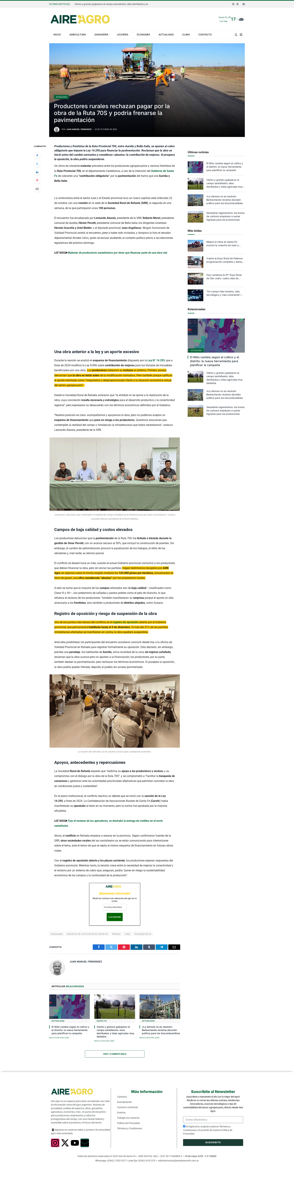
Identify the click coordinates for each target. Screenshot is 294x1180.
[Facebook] (37, 155)
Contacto (205, 34)
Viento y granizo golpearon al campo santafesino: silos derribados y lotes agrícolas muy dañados (115, 1031)
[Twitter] (37, 163)
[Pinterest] (37, 180)
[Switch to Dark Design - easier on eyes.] (236, 34)
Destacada (56, 933)
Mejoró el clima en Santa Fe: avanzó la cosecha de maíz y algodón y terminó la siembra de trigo (224, 243)
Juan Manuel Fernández (79, 129)
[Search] (243, 4)
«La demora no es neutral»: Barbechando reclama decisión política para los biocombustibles (113, 4)
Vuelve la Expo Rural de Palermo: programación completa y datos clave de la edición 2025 (224, 260)
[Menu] (241, 34)
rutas (127, 933)
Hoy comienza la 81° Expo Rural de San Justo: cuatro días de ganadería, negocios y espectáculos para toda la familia (224, 276)
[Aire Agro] (80, 19)
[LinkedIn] (37, 172)
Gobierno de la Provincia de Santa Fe (87, 933)
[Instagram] (55, 1143)
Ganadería (101, 34)
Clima (186, 34)
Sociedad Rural (142, 933)
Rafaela (116, 933)
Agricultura (77, 34)
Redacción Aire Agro (59, 1038)
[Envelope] (84, 1143)
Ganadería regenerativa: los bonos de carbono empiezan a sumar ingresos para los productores (225, 216)
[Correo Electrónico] (37, 189)
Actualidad (166, 34)
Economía (143, 34)
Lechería (122, 34)
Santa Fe (102, 1021)
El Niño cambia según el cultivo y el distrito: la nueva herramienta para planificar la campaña (70, 1030)
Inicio (57, 34)
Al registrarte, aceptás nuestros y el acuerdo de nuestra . (207, 1130)
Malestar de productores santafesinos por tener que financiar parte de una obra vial (117, 252)
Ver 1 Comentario (114, 1054)
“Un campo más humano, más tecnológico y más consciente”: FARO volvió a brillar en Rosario (223, 293)
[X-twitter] (65, 1143)
